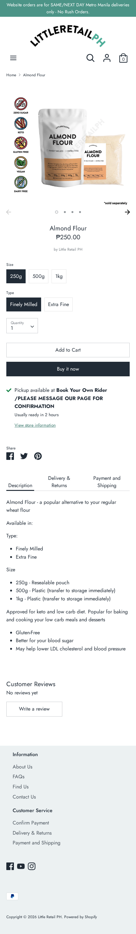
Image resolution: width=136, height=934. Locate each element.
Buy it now (68, 369)
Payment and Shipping (107, 481)
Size (9, 264)
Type (10, 293)
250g (16, 276)
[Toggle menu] (13, 58)
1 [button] (56, 212)
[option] (68, 144)
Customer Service (33, 810)
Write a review (34, 708)
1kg (59, 276)
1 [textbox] (12, 328)
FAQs (18, 776)
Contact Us (24, 796)
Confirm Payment (31, 822)
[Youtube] (21, 866)
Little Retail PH (71, 249)
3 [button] (72, 212)
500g (39, 276)
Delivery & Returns (59, 481)
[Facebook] (10, 866)
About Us (22, 766)
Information (25, 754)
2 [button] (65, 212)
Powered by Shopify (80, 917)
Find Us (20, 786)
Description (20, 485)
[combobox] (22, 325)
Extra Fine (58, 304)
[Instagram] (31, 866)
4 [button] (80, 212)
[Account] (107, 55)
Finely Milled (23, 304)
